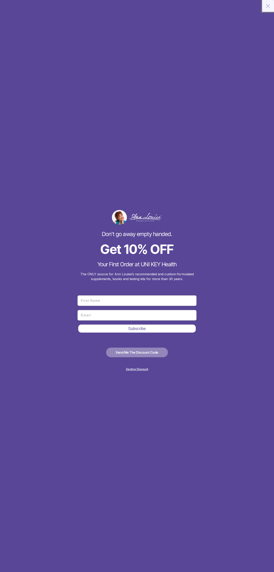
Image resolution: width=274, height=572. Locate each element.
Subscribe (137, 328)
